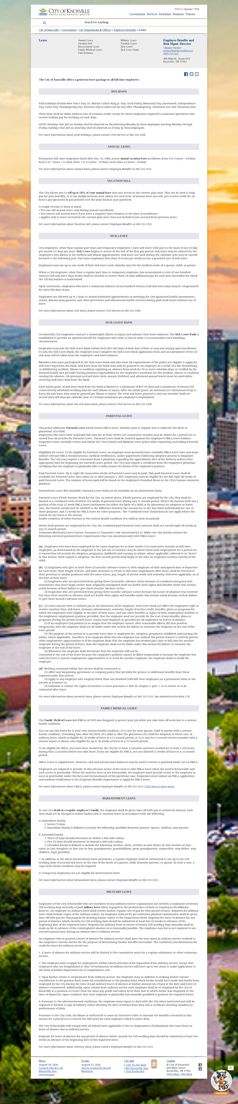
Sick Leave (127, 46)
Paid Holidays (85, 52)
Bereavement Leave (88, 46)
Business (178, 14)
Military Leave (129, 40)
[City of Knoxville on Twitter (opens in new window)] (198, 1067)
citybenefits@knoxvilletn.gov (178, 50)
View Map (173, 1074)
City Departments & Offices (95, 29)
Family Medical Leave (90, 49)
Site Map (186, 1074)
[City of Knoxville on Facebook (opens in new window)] (198, 1063)
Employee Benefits (125, 29)
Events (85, 1060)
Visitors (190, 14)
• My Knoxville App (136, 1068)
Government (137, 14)
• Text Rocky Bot (134, 1071)
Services (152, 14)
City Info (129, 1060)
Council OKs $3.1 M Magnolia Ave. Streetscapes (51, 1071)
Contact (171, 1060)
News (42, 1060)
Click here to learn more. (160, 786)
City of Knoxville (49, 29)
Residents (165, 14)
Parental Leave (129, 43)
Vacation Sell (85, 43)
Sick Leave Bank (130, 49)
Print (196, 9)
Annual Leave (85, 40)
